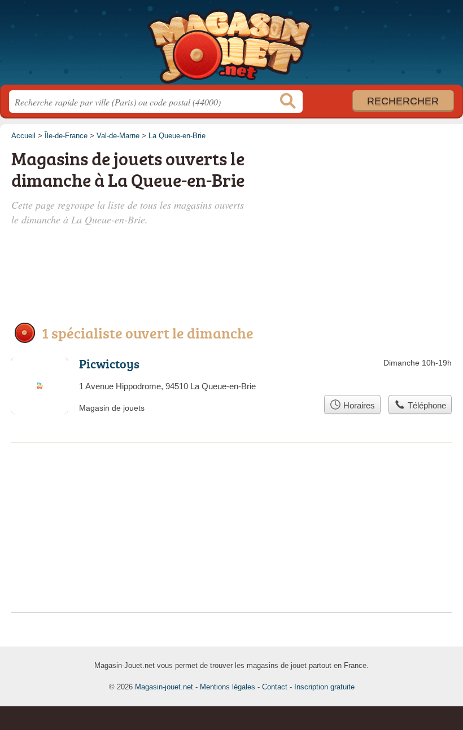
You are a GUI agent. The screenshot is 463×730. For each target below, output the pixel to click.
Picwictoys (109, 363)
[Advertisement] (368, 210)
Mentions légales (227, 687)
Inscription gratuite (324, 687)
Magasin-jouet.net (231, 46)
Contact (274, 687)
